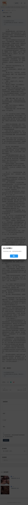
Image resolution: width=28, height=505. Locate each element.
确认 (14, 256)
